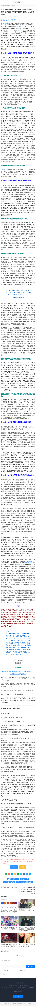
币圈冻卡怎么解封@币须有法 (26, 910)
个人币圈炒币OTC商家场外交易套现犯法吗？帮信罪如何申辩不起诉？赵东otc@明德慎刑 (17, 12)
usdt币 (8, 363)
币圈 (6, 24)
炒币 (3, 169)
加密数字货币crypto (13, 879)
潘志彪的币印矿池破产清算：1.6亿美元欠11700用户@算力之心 (9, 911)
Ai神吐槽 (18, 2)
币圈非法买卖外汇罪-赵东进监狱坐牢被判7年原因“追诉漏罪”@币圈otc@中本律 (27, 929)
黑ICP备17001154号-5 (26, 1003)
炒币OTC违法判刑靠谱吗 (8, 20)
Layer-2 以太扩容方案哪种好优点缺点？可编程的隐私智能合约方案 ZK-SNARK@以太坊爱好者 (27, 890)
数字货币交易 (20, 26)
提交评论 (30, 966)
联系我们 (18, 996)
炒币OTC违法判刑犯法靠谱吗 (24, 882)
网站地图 (19, 1003)
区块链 (13, 5)
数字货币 (28, 562)
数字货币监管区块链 (9, 882)
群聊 (22, 867)
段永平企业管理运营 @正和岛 (9, 887)
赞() (14, 867)
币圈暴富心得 (24, 879)
